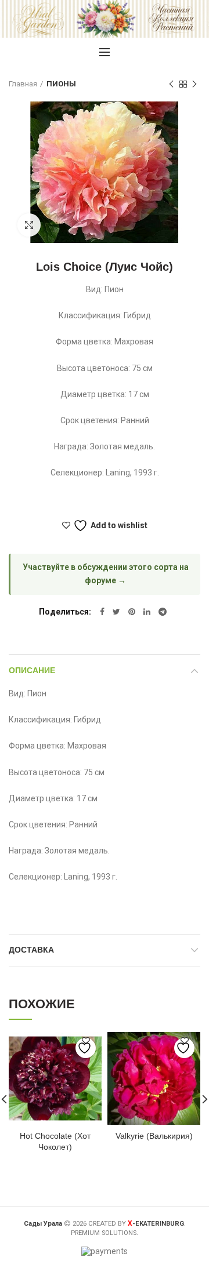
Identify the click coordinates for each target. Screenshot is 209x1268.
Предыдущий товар (171, 84)
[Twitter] (116, 611)
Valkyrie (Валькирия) (154, 1135)
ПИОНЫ (61, 83)
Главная (23, 83)
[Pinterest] (131, 611)
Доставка (31, 949)
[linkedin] (146, 611)
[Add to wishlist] (85, 1048)
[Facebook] (102, 611)
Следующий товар (194, 84)
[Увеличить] (29, 225)
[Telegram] (162, 611)
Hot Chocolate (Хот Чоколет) (55, 1141)
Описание (32, 670)
